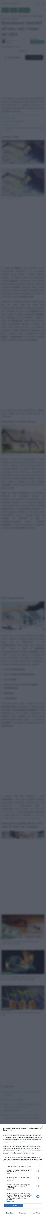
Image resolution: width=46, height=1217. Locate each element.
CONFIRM (14, 1205)
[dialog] (23, 1170)
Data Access (23, 1213)
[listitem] (23, 1166)
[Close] (42, 1128)
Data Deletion (11, 1213)
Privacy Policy (35, 1213)
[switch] (37, 1171)
